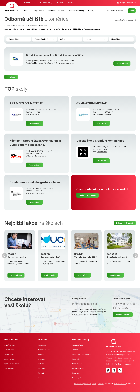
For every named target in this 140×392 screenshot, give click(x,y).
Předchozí (4, 255)
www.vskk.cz (102, 152)
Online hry (75, 373)
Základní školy (9, 350)
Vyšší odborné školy (11, 364)
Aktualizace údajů (44, 350)
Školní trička (76, 359)
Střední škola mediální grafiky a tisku (35, 182)
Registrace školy (46, 3)
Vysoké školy (9, 368)
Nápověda (41, 368)
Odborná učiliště (24, 26)
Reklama (60, 3)
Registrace (42, 345)
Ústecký (34, 26)
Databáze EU (28, 3)
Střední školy (9, 354)
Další (135, 255)
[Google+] (120, 370)
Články (91, 11)
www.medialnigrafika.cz (39, 193)
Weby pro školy (77, 345)
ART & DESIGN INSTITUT (26, 103)
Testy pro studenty (76, 11)
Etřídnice (75, 350)
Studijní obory (38, 11)
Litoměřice (43, 26)
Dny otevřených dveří (56, 11)
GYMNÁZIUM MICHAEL (92, 103)
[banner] (11, 7)
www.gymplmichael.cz (105, 114)
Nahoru (12, 77)
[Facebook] (108, 370)
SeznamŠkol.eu (10, 26)
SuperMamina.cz (78, 368)
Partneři (41, 373)
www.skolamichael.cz (38, 156)
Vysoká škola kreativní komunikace (100, 140)
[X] (114, 370)
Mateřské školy (9, 345)
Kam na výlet (76, 378)
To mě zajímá (121, 63)
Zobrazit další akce (124, 223)
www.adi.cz (34, 114)
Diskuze (41, 364)
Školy (26, 11)
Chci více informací (87, 195)
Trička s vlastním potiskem (81, 354)
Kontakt (70, 3)
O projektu (41, 359)
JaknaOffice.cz (77, 364)
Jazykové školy (9, 359)
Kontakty (41, 378)
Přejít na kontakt (122, 314)
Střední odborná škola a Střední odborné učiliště (55, 55)
